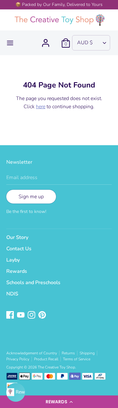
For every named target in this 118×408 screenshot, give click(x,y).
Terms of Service (76, 359)
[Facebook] (10, 315)
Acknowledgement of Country (31, 353)
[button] (59, 401)
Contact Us (18, 248)
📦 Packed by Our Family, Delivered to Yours (59, 5)
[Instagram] (32, 315)
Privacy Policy (17, 359)
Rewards (16, 271)
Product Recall (46, 359)
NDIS (12, 293)
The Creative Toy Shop (56, 367)
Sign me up (31, 196)
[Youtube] (21, 315)
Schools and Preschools (33, 282)
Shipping (87, 353)
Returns (68, 353)
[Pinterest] (42, 315)
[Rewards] (15, 392)
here (40, 106)
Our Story (17, 237)
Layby (13, 260)
